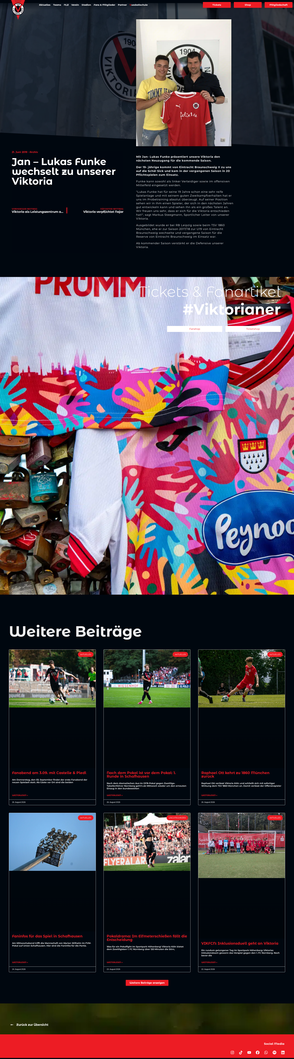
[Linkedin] (283, 1052)
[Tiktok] (241, 1052)
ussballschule (139, 4)
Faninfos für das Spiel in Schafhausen (47, 936)
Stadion (86, 4)
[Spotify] (274, 1052)
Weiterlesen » (20, 795)
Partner (122, 4)
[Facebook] (257, 1052)
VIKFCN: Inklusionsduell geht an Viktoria (239, 943)
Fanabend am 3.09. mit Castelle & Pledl (49, 773)
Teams (57, 4)
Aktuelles (44, 4)
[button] (147, 983)
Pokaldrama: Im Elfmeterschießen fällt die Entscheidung (147, 938)
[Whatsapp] (266, 1052)
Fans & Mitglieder (104, 4)
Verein (75, 4)
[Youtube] (249, 1052)
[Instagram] (232, 1052)
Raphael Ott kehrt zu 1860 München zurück (235, 775)
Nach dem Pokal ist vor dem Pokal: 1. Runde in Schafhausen (141, 775)
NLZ (66, 4)
